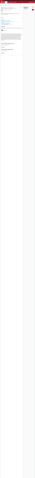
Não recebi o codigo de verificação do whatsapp (7, 21)
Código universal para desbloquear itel (5, 23)
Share (2, 17)
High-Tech (2, 0)
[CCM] (3, 2)
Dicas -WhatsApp (15, 21)
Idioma (33, 0)
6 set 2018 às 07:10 (9, 10)
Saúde (4, 0)
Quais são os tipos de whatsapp (5, 24)
